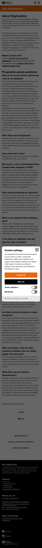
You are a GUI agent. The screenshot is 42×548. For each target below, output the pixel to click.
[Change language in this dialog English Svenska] (36, 249)
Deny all (21, 282)
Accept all (21, 275)
